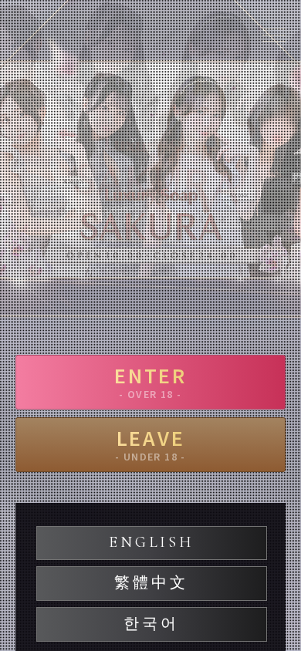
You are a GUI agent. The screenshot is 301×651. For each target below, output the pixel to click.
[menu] (274, 34)
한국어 (151, 624)
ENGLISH (151, 542)
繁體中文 (151, 583)
